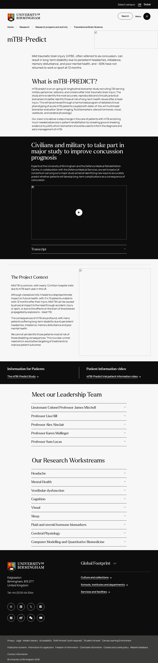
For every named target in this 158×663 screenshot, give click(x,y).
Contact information (17, 654)
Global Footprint (95, 563)
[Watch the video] (79, 212)
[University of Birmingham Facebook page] (40, 606)
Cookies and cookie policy (116, 647)
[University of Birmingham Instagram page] (11, 606)
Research (24, 27)
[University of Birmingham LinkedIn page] (21, 606)
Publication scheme (17, 647)
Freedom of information (66, 647)
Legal (18, 640)
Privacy (11, 640)
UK (139, 4)
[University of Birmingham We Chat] (31, 618)
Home (10, 27)
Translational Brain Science (88, 27)
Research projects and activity (51, 27)
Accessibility (45, 640)
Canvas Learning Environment (116, 640)
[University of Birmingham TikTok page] (11, 618)
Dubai (147, 4)
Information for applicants (41, 647)
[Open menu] (147, 16)
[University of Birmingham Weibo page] (21, 618)
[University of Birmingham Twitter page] (31, 606)
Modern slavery (30, 640)
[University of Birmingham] (23, 16)
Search (125, 16)
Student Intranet (92, 640)
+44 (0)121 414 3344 (22, 592)
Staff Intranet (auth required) (67, 640)
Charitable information (91, 647)
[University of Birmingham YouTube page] (40, 618)
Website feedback (139, 647)
